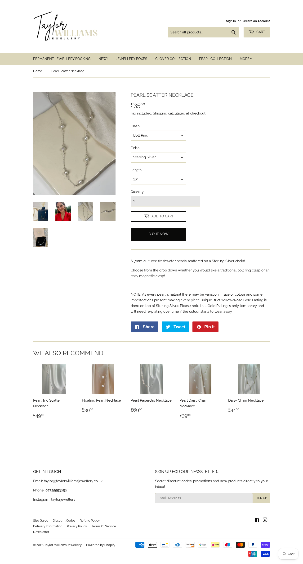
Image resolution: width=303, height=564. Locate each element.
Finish (135, 148)
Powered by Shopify (100, 545)
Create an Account (256, 21)
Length (136, 170)
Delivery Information (47, 526)
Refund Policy (90, 520)
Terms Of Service (103, 526)
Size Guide (40, 520)
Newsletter (41, 532)
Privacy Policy (77, 526)
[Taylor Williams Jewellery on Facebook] (256, 520)
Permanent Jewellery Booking (61, 59)
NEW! (103, 59)
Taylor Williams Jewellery (63, 545)
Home (37, 71)
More (245, 59)
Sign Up (261, 498)
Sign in (231, 21)
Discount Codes (64, 520)
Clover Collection (173, 59)
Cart (260, 32)
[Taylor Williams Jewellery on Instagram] (265, 520)
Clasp (135, 126)
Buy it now (158, 234)
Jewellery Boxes (131, 59)
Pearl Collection (215, 59)
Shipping (160, 113)
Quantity (137, 192)
